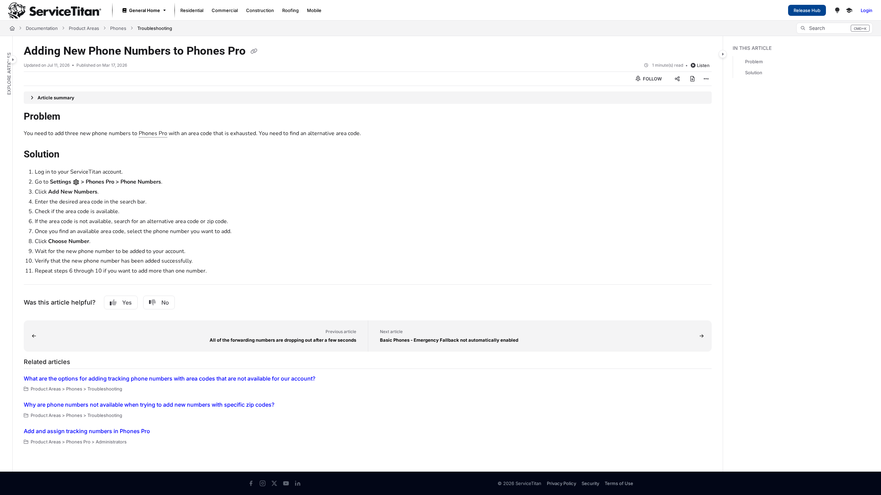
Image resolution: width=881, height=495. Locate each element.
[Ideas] (837, 10)
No (165, 302)
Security (590, 483)
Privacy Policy (561, 483)
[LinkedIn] (298, 483)
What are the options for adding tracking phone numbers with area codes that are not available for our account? (169, 378)
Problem (754, 61)
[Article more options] (706, 78)
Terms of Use (619, 483)
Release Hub (807, 10)
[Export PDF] (692, 78)
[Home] (54, 10)
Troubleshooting (154, 28)
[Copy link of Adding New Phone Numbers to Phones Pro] (253, 51)
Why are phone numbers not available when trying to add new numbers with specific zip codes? (149, 404)
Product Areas (84, 28)
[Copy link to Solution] (70, 155)
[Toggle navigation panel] (13, 59)
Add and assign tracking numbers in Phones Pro (87, 431)
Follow (652, 78)
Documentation (42, 28)
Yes (127, 302)
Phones (118, 28)
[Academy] (849, 10)
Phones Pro (153, 133)
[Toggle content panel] (723, 54)
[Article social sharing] (677, 78)
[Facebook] (251, 483)
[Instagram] (262, 483)
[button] (834, 28)
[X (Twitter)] (274, 483)
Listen (703, 65)
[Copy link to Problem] (71, 117)
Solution (753, 72)
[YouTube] (286, 483)
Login (866, 10)
